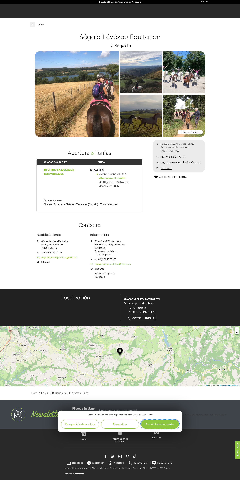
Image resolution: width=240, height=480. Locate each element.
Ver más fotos (192, 132)
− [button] (237, 332)
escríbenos (77, 462)
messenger (60, 393)
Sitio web (166, 168)
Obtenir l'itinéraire (143, 317)
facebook (77, 393)
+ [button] (237, 328)
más (86, 393)
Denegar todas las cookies (80, 424)
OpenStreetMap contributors (228, 385)
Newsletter (237, 449)
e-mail (45, 393)
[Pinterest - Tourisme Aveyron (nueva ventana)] (127, 456)
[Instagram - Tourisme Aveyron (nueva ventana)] (120, 456)
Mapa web (79, 473)
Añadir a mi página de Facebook (105, 275)
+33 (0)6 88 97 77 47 (173, 156)
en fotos (156, 437)
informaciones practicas (120, 440)
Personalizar (120, 424)
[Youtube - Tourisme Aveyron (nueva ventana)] (112, 456)
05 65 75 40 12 (140, 462)
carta (83, 439)
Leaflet (206, 385)
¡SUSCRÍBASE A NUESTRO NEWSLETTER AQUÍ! (196, 414)
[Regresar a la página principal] (32, 24)
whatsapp (119, 462)
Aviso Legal (69, 473)
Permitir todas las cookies (160, 424)
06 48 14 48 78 (164, 462)
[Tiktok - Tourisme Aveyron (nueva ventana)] (134, 456)
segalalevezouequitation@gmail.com (182, 162)
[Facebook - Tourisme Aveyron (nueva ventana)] (105, 456)
